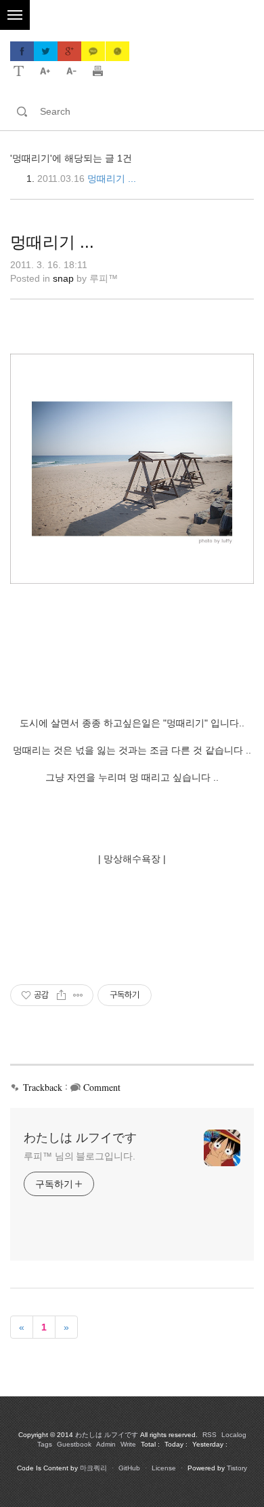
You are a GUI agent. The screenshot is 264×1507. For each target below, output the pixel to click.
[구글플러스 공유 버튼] (69, 51)
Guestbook (74, 1444)
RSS (209, 1434)
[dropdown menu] (18, 70)
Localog (233, 1434)
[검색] (22, 111)
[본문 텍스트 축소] (71, 70)
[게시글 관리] (78, 995)
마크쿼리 (93, 1468)
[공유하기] (61, 995)
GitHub (129, 1468)
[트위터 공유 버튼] (46, 51)
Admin (106, 1444)
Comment (101, 1087)
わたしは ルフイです (80, 1138)
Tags (44, 1444)
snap (63, 278)
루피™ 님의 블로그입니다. (79, 1156)
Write (128, 1444)
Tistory (237, 1468)
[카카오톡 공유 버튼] (93, 51)
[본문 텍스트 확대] (45, 70)
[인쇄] (97, 70)
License (164, 1468)
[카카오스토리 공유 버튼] (117, 51)
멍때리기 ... (111, 178)
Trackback (42, 1087)
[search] (143, 111)
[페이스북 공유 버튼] (22, 51)
